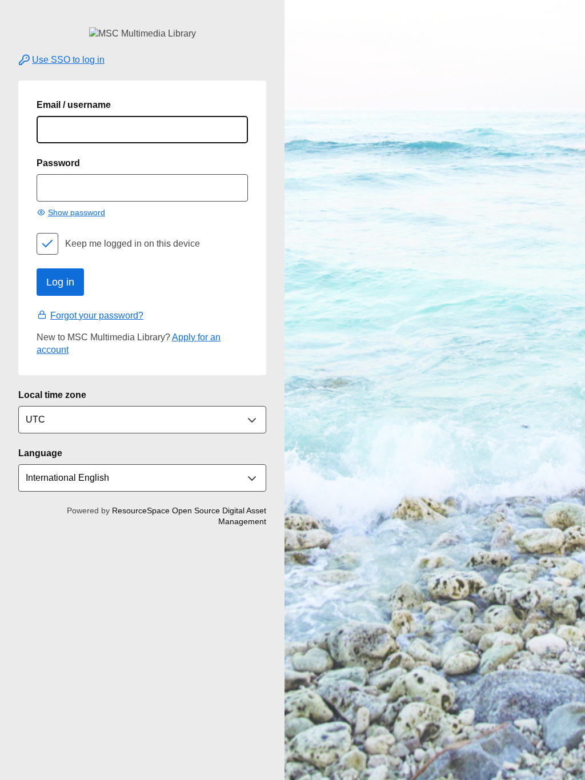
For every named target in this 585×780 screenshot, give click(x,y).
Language (40, 453)
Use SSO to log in (68, 60)
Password (58, 163)
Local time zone (52, 395)
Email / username (74, 105)
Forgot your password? (96, 315)
